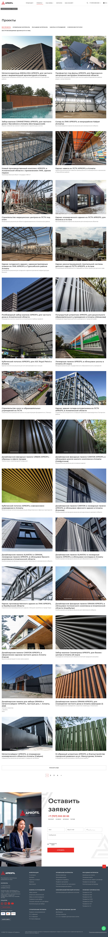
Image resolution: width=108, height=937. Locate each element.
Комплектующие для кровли (64, 886)
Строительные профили (37, 909)
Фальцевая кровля (61, 877)
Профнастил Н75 (87, 892)
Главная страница (6, 8)
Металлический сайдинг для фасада (92, 879)
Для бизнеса (59, 912)
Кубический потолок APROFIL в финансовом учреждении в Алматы (23, 507)
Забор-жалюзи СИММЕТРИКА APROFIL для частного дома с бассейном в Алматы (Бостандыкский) (26, 123)
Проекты (39, 3)
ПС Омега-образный (34, 919)
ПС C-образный (33, 914)
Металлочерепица (61, 875)
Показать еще (54, 767)
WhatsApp (51, 819)
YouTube (72, 819)
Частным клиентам (61, 914)
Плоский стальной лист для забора (38, 901)
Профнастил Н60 (87, 894)
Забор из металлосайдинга (36, 897)
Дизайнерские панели (89, 875)
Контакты (59, 3)
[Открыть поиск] (87, 3)
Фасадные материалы (40, 27)
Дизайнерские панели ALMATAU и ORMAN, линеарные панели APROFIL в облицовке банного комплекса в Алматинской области (25, 557)
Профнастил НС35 (87, 899)
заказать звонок (6, 907)
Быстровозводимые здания (66, 909)
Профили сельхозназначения (37, 912)
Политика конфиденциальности (98, 932)
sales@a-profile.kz (5, 887)
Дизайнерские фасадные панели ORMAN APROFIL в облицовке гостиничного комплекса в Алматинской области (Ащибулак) (80, 606)
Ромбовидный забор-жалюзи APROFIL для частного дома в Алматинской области (26, 316)
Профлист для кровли (62, 882)
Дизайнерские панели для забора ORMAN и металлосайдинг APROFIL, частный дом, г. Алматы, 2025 (26, 703)
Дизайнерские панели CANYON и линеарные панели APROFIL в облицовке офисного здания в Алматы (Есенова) (80, 508)
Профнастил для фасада (89, 882)
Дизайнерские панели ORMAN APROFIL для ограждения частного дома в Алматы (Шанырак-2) (79, 702)
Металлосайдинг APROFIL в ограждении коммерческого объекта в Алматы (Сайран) (22, 755)
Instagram (66, 819)
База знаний (69, 3)
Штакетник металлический (36, 894)
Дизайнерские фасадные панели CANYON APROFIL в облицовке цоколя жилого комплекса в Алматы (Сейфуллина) (80, 459)
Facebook (58, 819)
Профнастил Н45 (87, 897)
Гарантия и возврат (34, 879)
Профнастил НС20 (88, 901)
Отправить (60, 850)
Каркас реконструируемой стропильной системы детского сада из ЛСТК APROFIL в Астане (79, 265)
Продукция (29, 3)
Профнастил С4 (87, 906)
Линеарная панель (88, 877)
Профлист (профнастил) (91, 889)
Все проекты (6, 27)
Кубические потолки (74, 27)
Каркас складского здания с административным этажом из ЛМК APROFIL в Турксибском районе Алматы (25, 266)
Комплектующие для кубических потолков (67, 892)
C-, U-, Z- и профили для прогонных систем (67, 916)
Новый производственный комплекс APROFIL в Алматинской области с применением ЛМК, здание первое (26, 170)
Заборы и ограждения (57, 27)
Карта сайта (6, 919)
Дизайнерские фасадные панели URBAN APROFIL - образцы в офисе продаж (26, 458)
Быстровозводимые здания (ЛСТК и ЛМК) (16, 30)
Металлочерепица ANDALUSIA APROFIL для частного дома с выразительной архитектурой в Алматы (27, 74)
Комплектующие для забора (37, 903)
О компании (32, 875)
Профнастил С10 (87, 903)
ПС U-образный (33, 916)
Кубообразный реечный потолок (67, 889)
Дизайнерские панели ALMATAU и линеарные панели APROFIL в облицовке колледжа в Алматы (79, 556)
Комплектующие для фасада (90, 884)
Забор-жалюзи (33, 892)
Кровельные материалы (21, 27)
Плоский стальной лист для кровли (65, 884)
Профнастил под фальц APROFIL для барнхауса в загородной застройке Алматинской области (78, 74)
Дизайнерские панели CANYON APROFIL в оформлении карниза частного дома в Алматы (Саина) (24, 655)
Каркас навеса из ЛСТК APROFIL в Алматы (75, 168)
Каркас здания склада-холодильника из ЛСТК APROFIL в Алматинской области (77, 409)
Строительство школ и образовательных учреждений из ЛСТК (21, 409)
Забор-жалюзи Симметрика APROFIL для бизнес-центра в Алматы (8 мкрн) (78, 654)
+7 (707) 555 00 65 (94, 2)
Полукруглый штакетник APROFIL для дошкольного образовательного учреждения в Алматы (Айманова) (80, 316)
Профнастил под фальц (62, 879)
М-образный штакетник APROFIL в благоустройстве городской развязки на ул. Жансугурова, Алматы (80, 755)
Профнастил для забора (35, 899)
